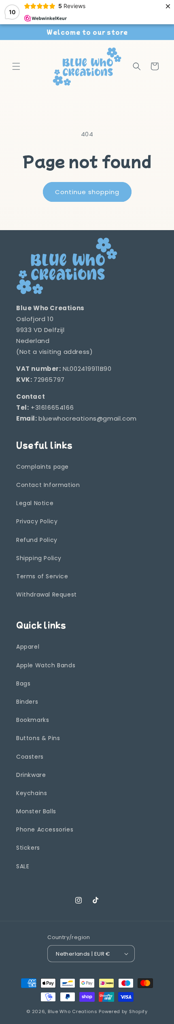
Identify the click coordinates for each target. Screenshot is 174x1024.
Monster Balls (36, 811)
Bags (23, 683)
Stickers (28, 848)
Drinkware (31, 775)
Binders (27, 702)
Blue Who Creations (73, 1011)
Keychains (31, 793)
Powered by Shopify (123, 1011)
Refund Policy (36, 540)
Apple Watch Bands (45, 665)
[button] (16, 66)
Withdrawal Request (46, 594)
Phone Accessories (44, 829)
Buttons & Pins (38, 738)
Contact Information (48, 485)
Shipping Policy (39, 558)
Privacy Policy (36, 521)
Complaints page (42, 467)
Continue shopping (87, 192)
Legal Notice (34, 503)
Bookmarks (32, 720)
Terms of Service (42, 576)
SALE (22, 866)
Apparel (27, 647)
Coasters (30, 757)
